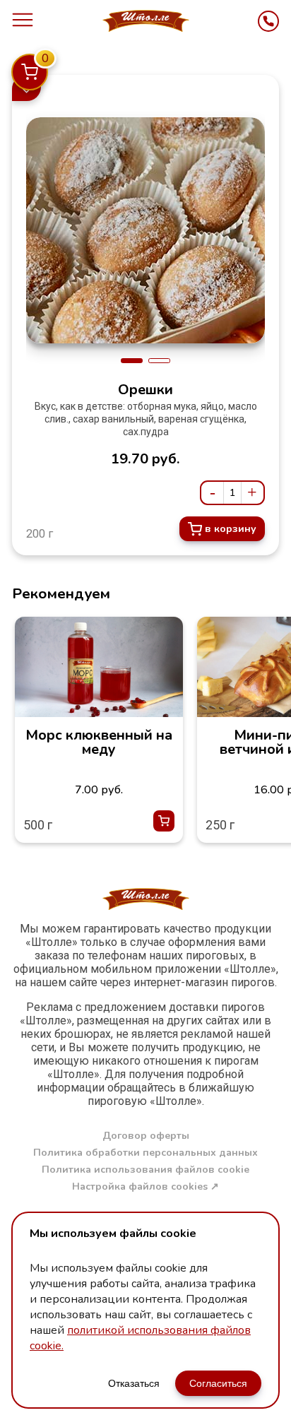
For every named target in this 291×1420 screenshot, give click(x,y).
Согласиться (218, 1383)
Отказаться (134, 1383)
